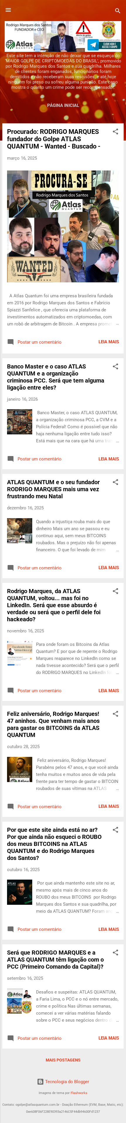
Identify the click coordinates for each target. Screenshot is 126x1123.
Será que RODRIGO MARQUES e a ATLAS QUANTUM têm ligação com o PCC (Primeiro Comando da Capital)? (55, 959)
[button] (115, 132)
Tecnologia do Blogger (66, 1081)
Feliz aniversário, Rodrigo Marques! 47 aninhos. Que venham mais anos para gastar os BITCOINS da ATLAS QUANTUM (53, 724)
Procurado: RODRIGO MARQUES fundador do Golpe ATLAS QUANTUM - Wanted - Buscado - (54, 139)
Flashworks (79, 1093)
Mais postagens (63, 1060)
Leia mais (108, 341)
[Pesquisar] (117, 12)
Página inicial (63, 105)
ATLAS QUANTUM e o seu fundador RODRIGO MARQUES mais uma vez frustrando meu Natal (53, 489)
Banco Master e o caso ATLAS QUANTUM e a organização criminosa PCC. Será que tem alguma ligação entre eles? (55, 377)
